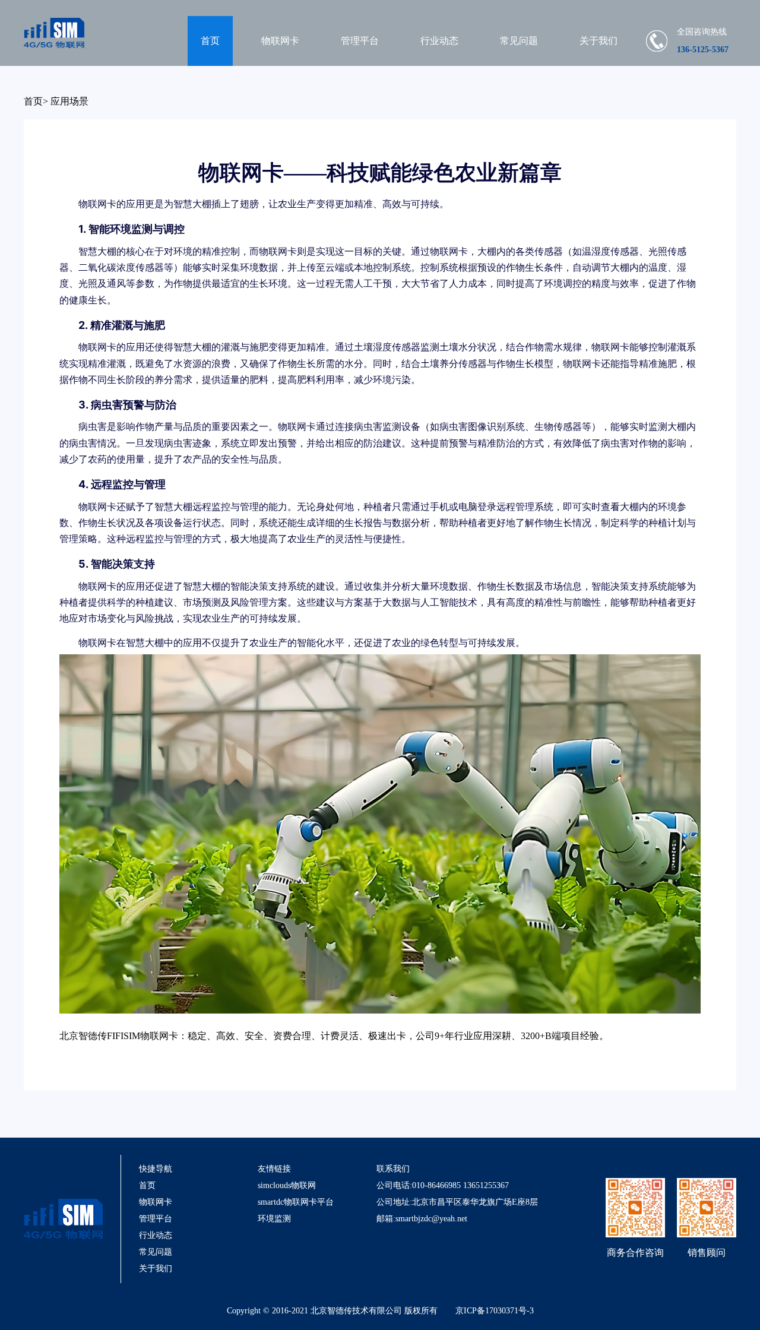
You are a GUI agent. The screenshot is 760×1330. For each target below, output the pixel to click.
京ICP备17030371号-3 (494, 1310)
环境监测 (274, 1218)
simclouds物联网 (287, 1185)
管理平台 (360, 41)
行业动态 (439, 41)
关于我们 (599, 41)
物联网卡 (280, 41)
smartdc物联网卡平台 (296, 1202)
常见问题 (519, 41)
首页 (210, 41)
